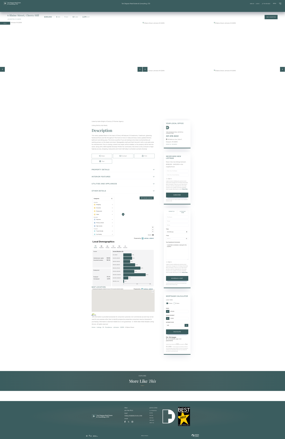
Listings (99, 327)
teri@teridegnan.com (133, 416)
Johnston (116, 327)
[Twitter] (128, 422)
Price (167, 308)
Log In (257, 3)
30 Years (170, 303)
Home (93, 327)
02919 (122, 327)
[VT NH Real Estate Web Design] (195, 435)
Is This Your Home (182, 212)
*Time (167, 235)
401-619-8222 (266, 3)
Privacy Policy (185, 189)
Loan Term (169, 300)
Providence (108, 327)
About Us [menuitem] (151, 422)
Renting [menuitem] (151, 417)
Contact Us (168, 144)
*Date (167, 229)
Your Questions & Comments (173, 242)
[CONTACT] (271, 17)
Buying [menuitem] (151, 413)
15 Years (177, 303)
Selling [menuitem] (151, 415)
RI (103, 327)
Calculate (177, 331)
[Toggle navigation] (277, 3)
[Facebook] (125, 422)
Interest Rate (170, 322)
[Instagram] (132, 422)
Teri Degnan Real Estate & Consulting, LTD (136, 3)
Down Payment (170, 315)
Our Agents (174, 144)
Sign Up (252, 3)
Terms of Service (172, 284)
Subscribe (177, 195)
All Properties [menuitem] (153, 410)
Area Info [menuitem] (151, 420)
